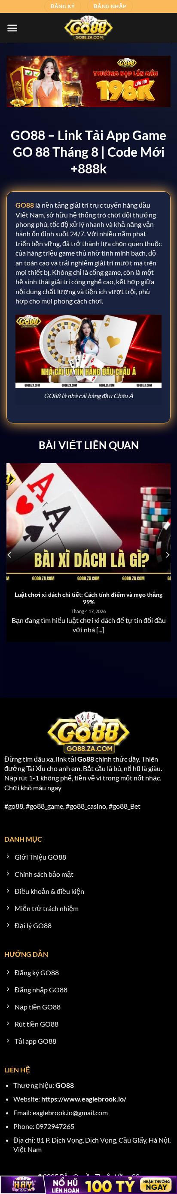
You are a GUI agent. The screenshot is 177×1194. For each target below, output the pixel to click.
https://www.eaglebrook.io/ (83, 1099)
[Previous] (10, 555)
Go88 (85, 759)
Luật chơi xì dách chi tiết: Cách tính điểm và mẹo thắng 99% (88, 598)
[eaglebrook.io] (88, 28)
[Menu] (12, 28)
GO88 (64, 1085)
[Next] (167, 555)
